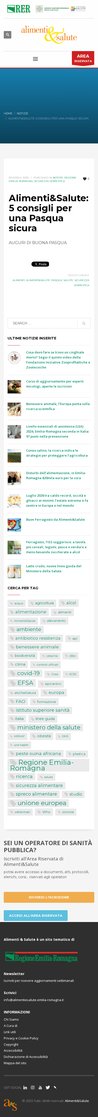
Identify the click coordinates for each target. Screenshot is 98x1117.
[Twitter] (48, 1087)
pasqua (56, 280)
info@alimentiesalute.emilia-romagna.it (34, 1000)
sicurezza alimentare (39, 785)
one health (21, 745)
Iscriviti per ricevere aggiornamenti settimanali (39, 980)
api (74, 638)
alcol (71, 602)
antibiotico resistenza (38, 638)
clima (20, 664)
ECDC (73, 674)
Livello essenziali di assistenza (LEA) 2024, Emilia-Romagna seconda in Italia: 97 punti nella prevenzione (57, 431)
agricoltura (44, 603)
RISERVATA (83, 58)
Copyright (11, 1044)
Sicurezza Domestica (49, 181)
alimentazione (30, 611)
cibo (72, 656)
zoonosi (68, 812)
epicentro (53, 684)
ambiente (29, 629)
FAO (20, 701)
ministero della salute (48, 727)
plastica (79, 754)
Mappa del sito (15, 1063)
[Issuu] (55, 1087)
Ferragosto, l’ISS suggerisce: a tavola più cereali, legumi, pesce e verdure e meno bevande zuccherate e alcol (56, 547)
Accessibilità (13, 1050)
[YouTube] (40, 1087)
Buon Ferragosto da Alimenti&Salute (55, 519)
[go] (83, 323)
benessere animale (37, 646)
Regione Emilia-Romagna (42, 765)
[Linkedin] (25, 1087)
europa (56, 692)
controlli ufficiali (47, 664)
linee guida (45, 718)
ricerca (24, 776)
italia (19, 718)
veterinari (22, 812)
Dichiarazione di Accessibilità (26, 1056)
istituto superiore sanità (43, 710)
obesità (44, 736)
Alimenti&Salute (38, 280)
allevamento (56, 621)
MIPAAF (19, 736)
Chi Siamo (11, 1019)
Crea (54, 674)
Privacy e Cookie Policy (21, 1038)
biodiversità (25, 655)
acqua (18, 603)
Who (46, 812)
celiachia (52, 656)
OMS (65, 736)
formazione (46, 702)
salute (68, 280)
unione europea (42, 803)
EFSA (25, 682)
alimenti (19, 280)
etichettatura (25, 693)
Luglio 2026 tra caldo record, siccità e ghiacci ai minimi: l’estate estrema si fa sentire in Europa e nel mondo (57, 500)
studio (76, 794)
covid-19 (28, 673)
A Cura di (10, 1025)
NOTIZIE (58, 177)
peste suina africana (38, 753)
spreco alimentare (36, 794)
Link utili (10, 1032)
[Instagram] (32, 1087)
